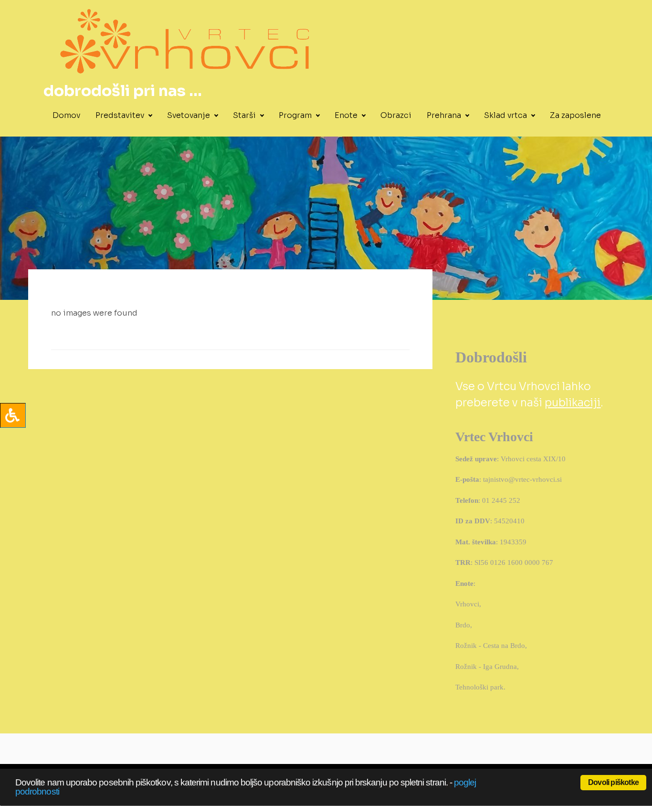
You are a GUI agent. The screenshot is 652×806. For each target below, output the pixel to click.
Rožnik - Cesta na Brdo (490, 645)
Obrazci (395, 115)
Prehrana (444, 115)
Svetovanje (188, 115)
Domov (66, 115)
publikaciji (572, 403)
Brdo (462, 625)
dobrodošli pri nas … (122, 90)
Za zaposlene (575, 115)
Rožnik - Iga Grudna (486, 666)
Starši (244, 115)
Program (295, 115)
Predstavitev (119, 115)
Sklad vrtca (505, 115)
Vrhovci (467, 604)
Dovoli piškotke (613, 782)
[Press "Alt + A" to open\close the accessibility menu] (13, 415)
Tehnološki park (479, 687)
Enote (346, 115)
